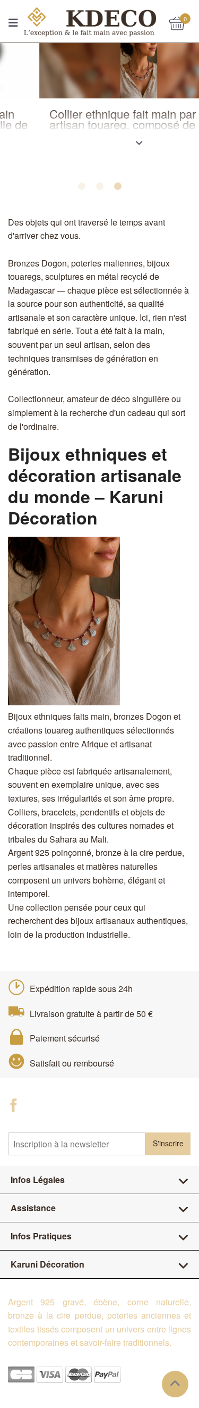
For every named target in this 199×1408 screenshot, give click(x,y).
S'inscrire (168, 1143)
